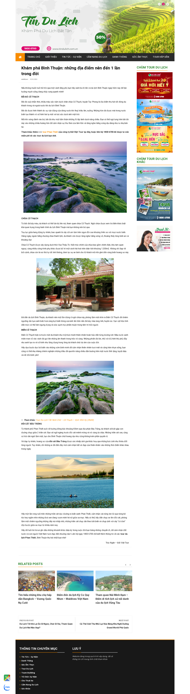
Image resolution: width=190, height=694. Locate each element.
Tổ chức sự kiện (29, 676)
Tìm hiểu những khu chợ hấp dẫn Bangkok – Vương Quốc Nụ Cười (35, 598)
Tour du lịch (27, 668)
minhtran (24, 79)
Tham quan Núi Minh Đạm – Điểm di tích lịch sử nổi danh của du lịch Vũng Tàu (112, 598)
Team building (28, 672)
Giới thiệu (51, 56)
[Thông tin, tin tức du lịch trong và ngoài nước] (20, 57)
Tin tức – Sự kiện (72, 56)
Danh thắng (119, 56)
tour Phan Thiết (50, 132)
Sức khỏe (25, 688)
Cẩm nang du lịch (97, 56)
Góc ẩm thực (140, 56)
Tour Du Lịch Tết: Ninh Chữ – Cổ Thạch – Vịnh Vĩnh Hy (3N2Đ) (65, 420)
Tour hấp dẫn (161, 56)
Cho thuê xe (27, 680)
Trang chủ (33, 56)
